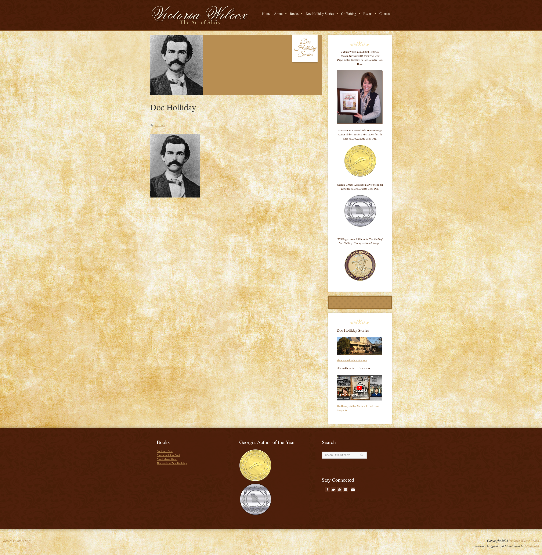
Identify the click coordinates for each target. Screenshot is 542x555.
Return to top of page (17, 540)
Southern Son (165, 451)
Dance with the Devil (168, 455)
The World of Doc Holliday (172, 463)
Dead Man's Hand (167, 459)
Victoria (160, 125)
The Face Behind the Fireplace (352, 360)
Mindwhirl (532, 546)
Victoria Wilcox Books (524, 540)
